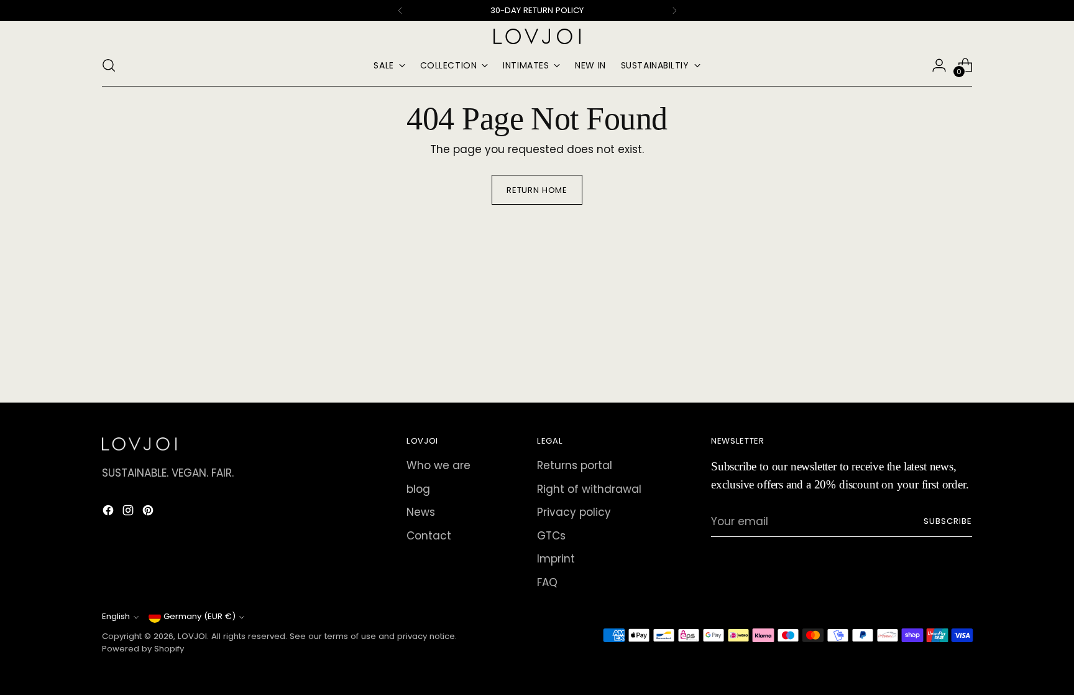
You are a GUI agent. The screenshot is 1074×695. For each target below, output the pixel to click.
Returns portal (574, 465)
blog (418, 489)
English (116, 616)
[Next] (674, 10)
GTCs (551, 535)
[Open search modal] (108, 65)
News (420, 512)
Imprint (556, 558)
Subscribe (948, 521)
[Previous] (400, 10)
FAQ (547, 582)
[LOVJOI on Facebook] (109, 512)
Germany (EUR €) (199, 616)
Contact (428, 535)
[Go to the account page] (939, 65)
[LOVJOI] (537, 36)
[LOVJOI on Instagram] (129, 512)
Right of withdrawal (589, 489)
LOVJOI (192, 636)
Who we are (438, 465)
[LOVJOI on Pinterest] (149, 512)
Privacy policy (574, 512)
